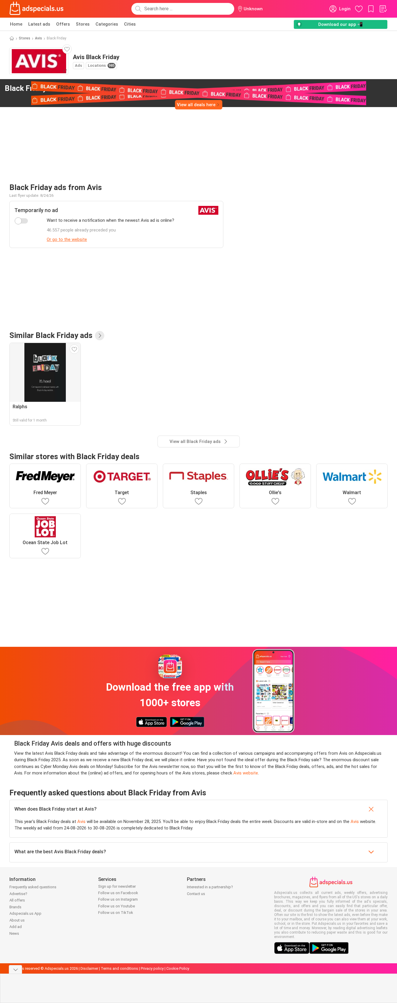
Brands (15, 907)
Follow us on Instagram (118, 899)
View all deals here (196, 104)
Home (16, 24)
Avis (38, 38)
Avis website (245, 773)
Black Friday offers (48, 88)
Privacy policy (152, 968)
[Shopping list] (383, 9)
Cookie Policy (177, 968)
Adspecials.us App (25, 913)
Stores (83, 24)
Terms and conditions (119, 968)
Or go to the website (67, 239)
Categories (107, 24)
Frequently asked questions (32, 887)
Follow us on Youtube (116, 906)
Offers (63, 24)
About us (17, 920)
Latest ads (39, 24)
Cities (130, 24)
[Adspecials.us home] (36, 8)
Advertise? (18, 894)
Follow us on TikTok (115, 912)
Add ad (15, 926)
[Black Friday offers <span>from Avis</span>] (96, 88)
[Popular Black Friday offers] (99, 335)
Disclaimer (89, 968)
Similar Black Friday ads (51, 335)
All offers (17, 900)
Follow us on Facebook (118, 893)
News (14, 933)
